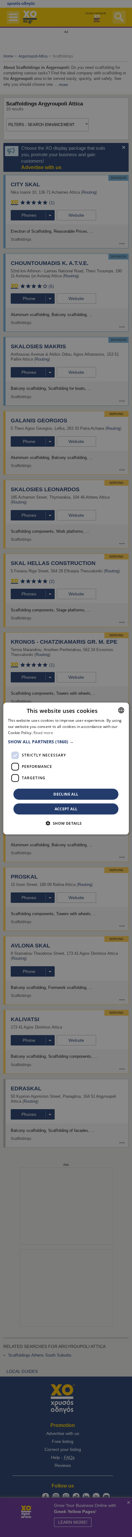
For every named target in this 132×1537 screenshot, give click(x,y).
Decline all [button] (65, 793)
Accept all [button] (66, 808)
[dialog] (66, 769)
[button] (66, 741)
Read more (43, 732)
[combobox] (121, 710)
